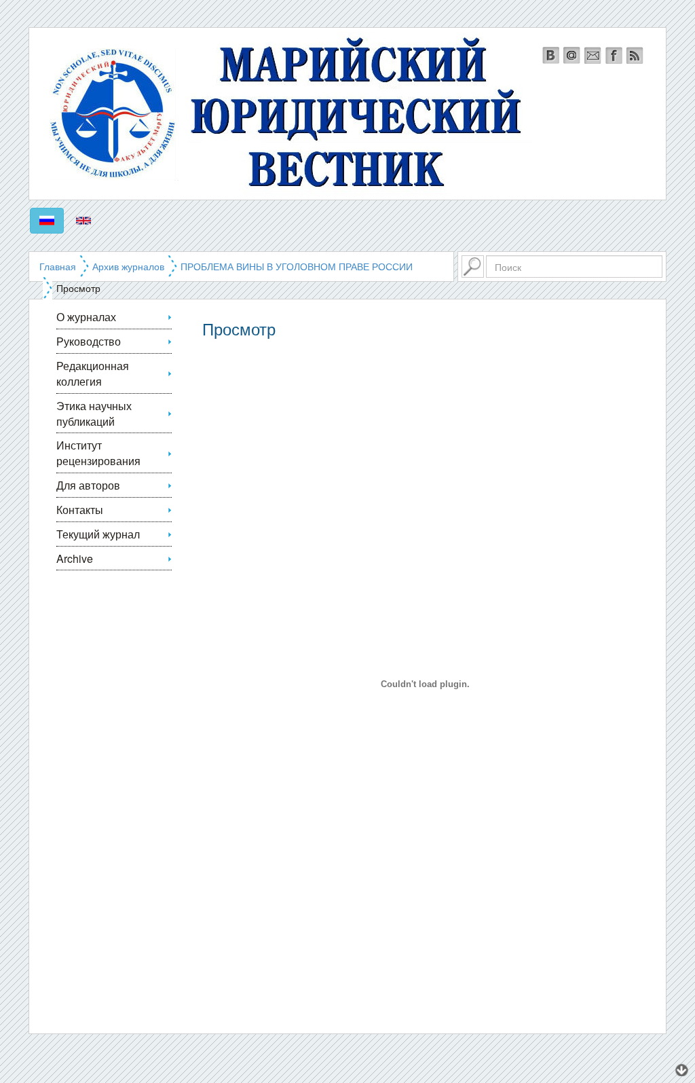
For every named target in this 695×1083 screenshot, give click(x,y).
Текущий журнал (98, 534)
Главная (57, 266)
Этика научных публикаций (94, 413)
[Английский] (83, 221)
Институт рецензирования (98, 453)
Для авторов (88, 485)
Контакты (79, 509)
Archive (74, 558)
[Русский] (47, 221)
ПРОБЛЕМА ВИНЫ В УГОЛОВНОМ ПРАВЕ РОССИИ (297, 266)
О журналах (86, 317)
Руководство (88, 341)
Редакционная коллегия (92, 373)
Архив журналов (128, 266)
